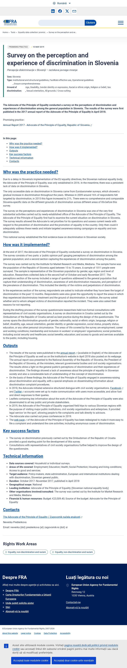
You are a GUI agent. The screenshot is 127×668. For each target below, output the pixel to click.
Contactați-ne (73, 602)
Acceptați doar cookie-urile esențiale (74, 660)
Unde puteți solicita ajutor (20, 603)
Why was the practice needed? (25, 143)
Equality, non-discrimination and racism (27, 552)
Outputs (13, 150)
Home (5, 32)
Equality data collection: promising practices (36, 32)
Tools (13, 32)
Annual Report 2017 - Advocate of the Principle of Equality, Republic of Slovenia (46, 125)
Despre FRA (12, 590)
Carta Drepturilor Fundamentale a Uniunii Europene (28, 596)
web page (19, 419)
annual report (67, 352)
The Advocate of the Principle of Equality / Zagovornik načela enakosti (41, 517)
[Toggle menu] (120, 22)
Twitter (18, 391)
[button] (53, 11)
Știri (8, 607)
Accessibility (65, 633)
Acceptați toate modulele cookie (30, 660)
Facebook (115, 388)
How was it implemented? (23, 147)
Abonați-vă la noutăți (17, 611)
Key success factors (20, 154)
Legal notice (26, 633)
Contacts (14, 161)
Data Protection (50, 633)
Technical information (21, 157)
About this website (10, 633)
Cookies (37, 633)
